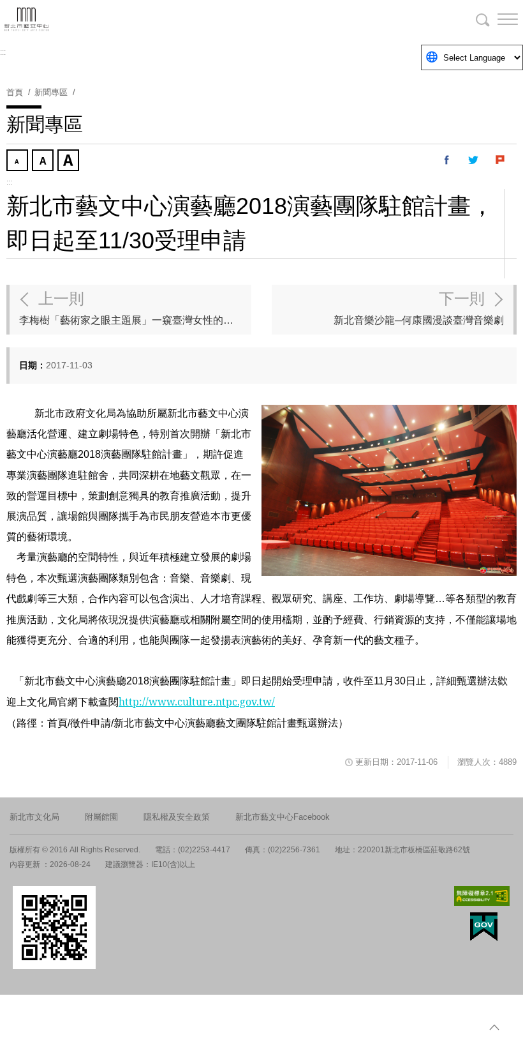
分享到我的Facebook (447, 160)
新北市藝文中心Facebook (282, 817)
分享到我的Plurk (501, 160)
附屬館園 (101, 817)
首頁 (14, 92)
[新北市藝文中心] (76, 19)
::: (3, 52)
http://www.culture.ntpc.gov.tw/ (197, 702)
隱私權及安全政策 (177, 817)
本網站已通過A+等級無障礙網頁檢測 (482, 896)
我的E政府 (483, 926)
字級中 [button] (44, 161)
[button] (497, 19)
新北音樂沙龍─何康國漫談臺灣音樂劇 (419, 308)
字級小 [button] (18, 161)
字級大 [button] (69, 161)
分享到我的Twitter (474, 160)
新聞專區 (51, 92)
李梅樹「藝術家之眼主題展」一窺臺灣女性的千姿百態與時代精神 (135, 308)
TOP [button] (494, 1027)
